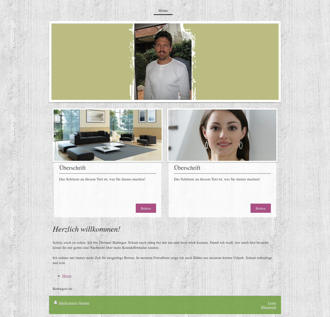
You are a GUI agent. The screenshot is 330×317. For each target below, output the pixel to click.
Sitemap (84, 303)
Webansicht (268, 307)
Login (272, 303)
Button (146, 208)
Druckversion (67, 303)
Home (67, 275)
